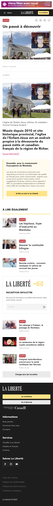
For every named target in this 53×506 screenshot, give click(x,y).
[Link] (49, 20)
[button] (5, 12)
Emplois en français (10, 446)
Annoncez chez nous (11, 426)
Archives (6, 450)
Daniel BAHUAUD (11, 154)
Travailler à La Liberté (11, 443)
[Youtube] (16, 466)
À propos (6, 429)
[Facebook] (5, 466)
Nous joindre (8, 422)
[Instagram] (11, 466)
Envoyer (42, 307)
